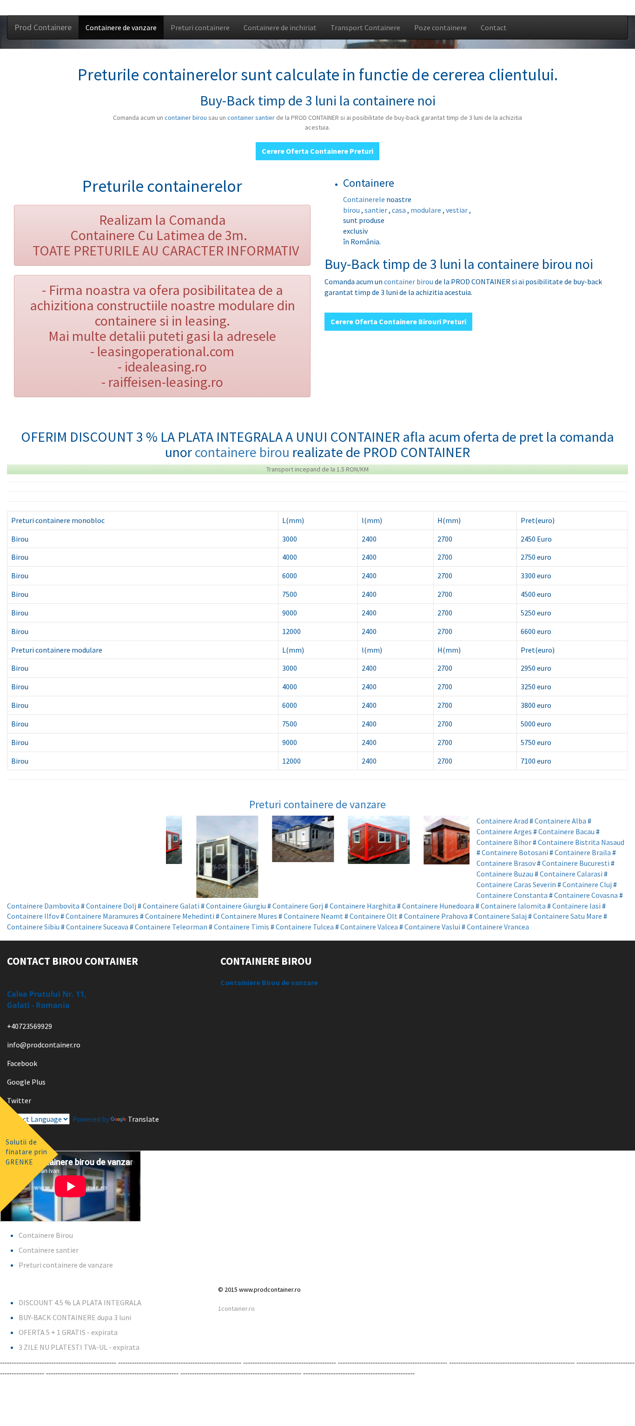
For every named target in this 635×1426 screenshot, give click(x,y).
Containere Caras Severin (516, 884)
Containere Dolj (111, 905)
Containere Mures (249, 916)
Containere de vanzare (121, 27)
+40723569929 (29, 1026)
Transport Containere (365, 27)
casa (399, 210)
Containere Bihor (503, 842)
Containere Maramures (102, 916)
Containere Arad (502, 820)
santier (376, 210)
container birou (186, 117)
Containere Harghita (363, 905)
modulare (426, 210)
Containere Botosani (515, 852)
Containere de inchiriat (280, 27)
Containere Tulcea (305, 926)
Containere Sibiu (33, 926)
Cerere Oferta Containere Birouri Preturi (398, 321)
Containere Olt (373, 916)
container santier (251, 117)
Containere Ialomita (513, 905)
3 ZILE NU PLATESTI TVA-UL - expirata (79, 1347)
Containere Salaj (500, 916)
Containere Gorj (297, 905)
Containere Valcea (369, 926)
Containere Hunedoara (438, 905)
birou (352, 210)
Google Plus (26, 1081)
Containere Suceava (97, 926)
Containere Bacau (566, 831)
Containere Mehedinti (179, 916)
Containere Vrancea (498, 926)
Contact (494, 27)
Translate (143, 1119)
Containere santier (49, 1250)
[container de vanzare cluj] (355, 840)
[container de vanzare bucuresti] (280, 839)
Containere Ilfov (33, 916)
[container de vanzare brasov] (204, 857)
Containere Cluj (587, 884)
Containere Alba (560, 820)
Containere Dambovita (43, 905)
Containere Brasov (506, 863)
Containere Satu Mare (567, 916)
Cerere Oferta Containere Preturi (317, 151)
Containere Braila (583, 852)
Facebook (22, 1063)
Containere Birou (46, 1235)
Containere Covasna (586, 895)
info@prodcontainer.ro (43, 1044)
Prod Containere (43, 27)
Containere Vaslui (432, 926)
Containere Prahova (436, 916)
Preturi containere (200, 27)
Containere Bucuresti (575, 863)
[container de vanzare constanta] (431, 840)
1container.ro (236, 1308)
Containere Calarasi (571, 873)
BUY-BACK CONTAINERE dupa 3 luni (75, 1317)
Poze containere (440, 27)
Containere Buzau (504, 873)
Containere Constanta (512, 895)
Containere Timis (241, 926)
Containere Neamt (313, 916)
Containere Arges (504, 831)
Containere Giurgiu (236, 905)
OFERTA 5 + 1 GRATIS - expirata (68, 1332)
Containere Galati (171, 905)
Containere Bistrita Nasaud (581, 842)
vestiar (457, 210)
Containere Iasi (576, 905)
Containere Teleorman (171, 926)
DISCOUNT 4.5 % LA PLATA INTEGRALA (80, 1302)
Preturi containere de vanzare (317, 804)
